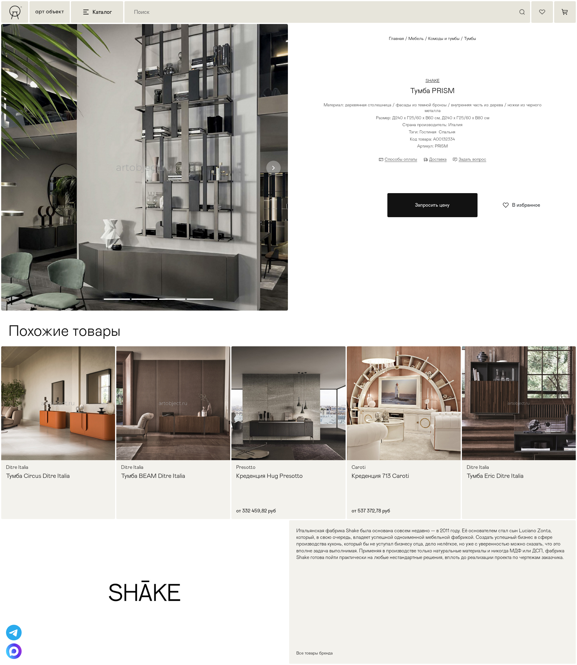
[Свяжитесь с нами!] (14, 632)
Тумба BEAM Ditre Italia (153, 475)
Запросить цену (432, 205)
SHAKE (433, 80)
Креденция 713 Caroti (380, 475)
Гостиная (428, 132)
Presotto (245, 467)
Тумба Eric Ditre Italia (495, 475)
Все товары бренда (314, 653)
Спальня (447, 132)
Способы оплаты (401, 159)
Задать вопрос (472, 159)
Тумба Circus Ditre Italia (38, 475)
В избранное (526, 205)
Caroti (358, 467)
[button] (273, 168)
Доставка (438, 159)
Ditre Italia (17, 467)
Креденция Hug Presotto (269, 475)
